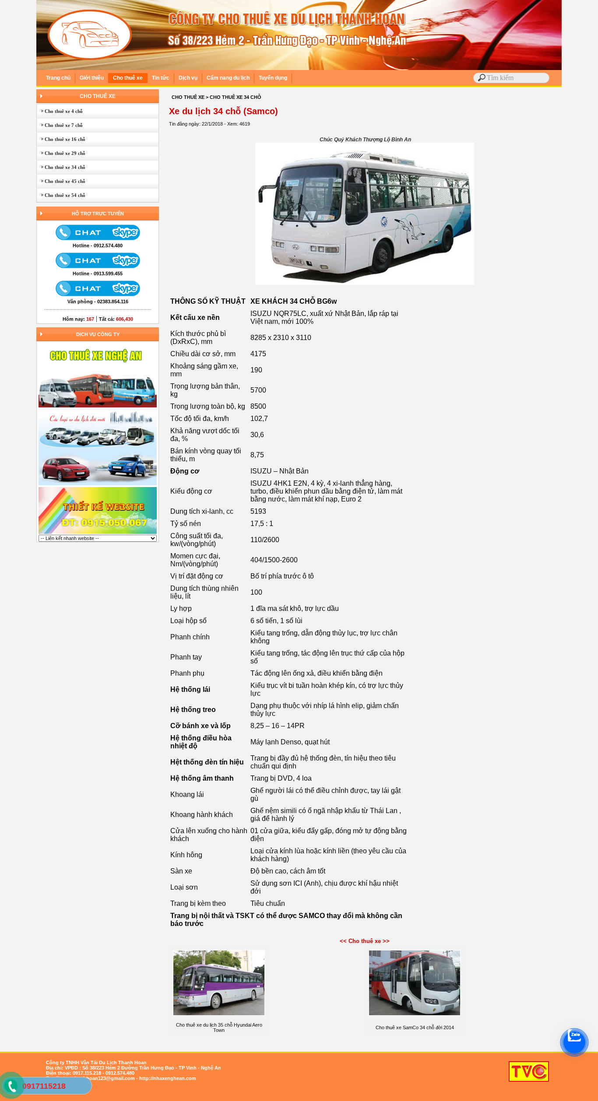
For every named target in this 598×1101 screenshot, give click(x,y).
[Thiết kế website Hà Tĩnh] (98, 533)
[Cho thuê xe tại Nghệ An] (98, 406)
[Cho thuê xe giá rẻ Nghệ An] (98, 484)
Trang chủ (58, 78)
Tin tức (160, 78)
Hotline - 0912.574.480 (98, 245)
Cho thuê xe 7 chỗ (60, 125)
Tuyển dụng (273, 78)
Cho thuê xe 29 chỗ (61, 153)
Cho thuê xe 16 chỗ (61, 139)
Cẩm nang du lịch (228, 78)
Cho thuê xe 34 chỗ (61, 167)
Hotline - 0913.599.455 (98, 273)
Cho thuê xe (128, 78)
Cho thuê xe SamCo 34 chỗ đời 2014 (415, 1027)
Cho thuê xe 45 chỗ (61, 181)
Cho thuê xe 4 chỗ (60, 111)
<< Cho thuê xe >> (365, 941)
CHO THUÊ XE (98, 96)
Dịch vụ (188, 78)
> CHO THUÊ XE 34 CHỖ (233, 97)
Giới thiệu (92, 78)
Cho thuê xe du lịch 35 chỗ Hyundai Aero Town (219, 1027)
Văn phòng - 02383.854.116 (97, 301)
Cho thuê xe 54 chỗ (61, 195)
